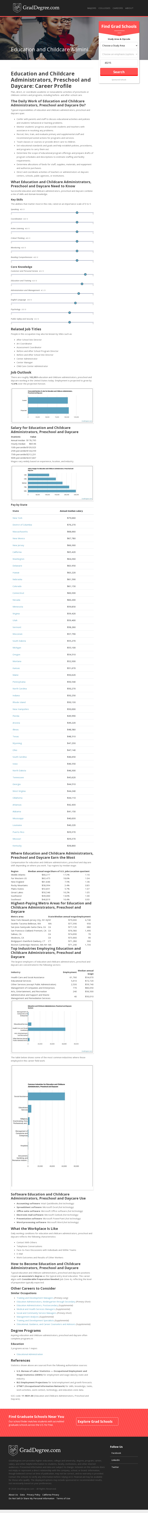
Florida (16, 715)
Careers (118, 8)
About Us (13, 1494)
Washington (18, 558)
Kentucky (17, 845)
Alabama (17, 811)
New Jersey (18, 545)
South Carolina (20, 756)
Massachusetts (20, 531)
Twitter (115, 1467)
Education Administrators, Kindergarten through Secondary (46, 1301)
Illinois (16, 729)
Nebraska (17, 579)
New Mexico (19, 538)
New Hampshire (21, 709)
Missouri (17, 838)
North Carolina (20, 688)
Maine (15, 674)
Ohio (15, 750)
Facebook (116, 1452)
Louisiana (17, 825)
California (17, 552)
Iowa (15, 763)
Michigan (17, 647)
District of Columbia (22, 524)
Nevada (16, 599)
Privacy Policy (33, 1494)
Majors (91, 8)
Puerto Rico (18, 832)
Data (22, 1494)
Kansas (16, 668)
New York (17, 517)
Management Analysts (28, 1316)
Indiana (16, 695)
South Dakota (19, 640)
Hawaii (16, 572)
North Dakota (19, 770)
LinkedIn (115, 1460)
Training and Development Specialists (35, 1320)
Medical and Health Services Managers (36, 1309)
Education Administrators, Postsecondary (37, 1305)
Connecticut (18, 592)
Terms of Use (63, 1498)
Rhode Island (19, 702)
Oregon (16, 654)
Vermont (17, 627)
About (129, 8)
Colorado (17, 586)
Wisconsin (17, 633)
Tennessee (18, 777)
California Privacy (50, 1494)
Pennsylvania (19, 681)
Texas (16, 736)
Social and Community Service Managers (36, 1312)
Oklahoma (17, 797)
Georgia (17, 784)
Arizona (16, 722)
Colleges (104, 8)
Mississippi (18, 818)
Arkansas (17, 804)
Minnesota (18, 606)
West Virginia (19, 791)
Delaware (17, 565)
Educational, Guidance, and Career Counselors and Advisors (46, 1324)
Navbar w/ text (36, 8)
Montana (17, 661)
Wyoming (17, 743)
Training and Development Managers (35, 1297)
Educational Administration (30, 1354)
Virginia (16, 613)
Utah (15, 620)
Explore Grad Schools (95, 1421)
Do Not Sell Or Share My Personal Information (31, 1498)
